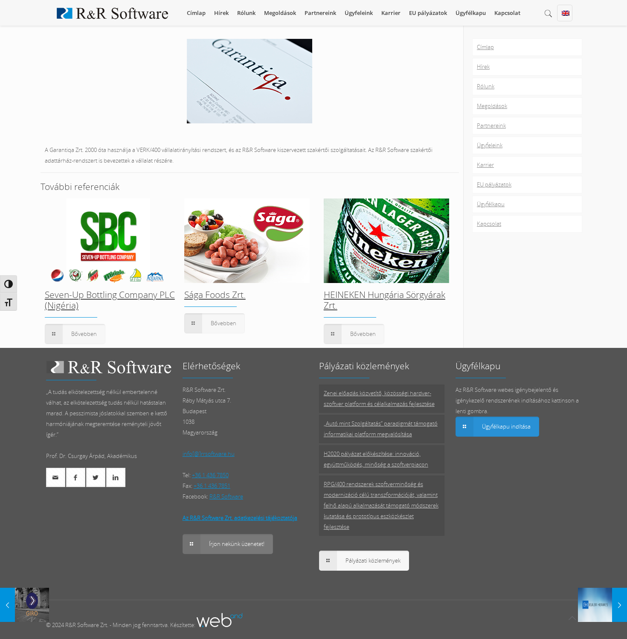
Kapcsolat (489, 224)
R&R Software (226, 496)
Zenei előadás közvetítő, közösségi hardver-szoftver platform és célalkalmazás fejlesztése (379, 398)
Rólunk (485, 86)
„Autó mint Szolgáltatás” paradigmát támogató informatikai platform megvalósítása (381, 429)
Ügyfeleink (489, 145)
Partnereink (491, 125)
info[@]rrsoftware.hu (209, 454)
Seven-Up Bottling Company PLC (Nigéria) (110, 300)
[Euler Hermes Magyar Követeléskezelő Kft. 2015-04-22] (602, 605)
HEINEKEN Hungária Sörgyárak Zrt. (384, 300)
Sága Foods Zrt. (215, 295)
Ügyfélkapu (491, 204)
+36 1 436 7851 (212, 486)
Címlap (485, 47)
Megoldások (492, 106)
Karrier (485, 165)
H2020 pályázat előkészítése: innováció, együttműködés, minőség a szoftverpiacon (376, 459)
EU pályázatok (494, 184)
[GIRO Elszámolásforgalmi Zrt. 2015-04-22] (24, 605)
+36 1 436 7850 (210, 475)
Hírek (483, 66)
